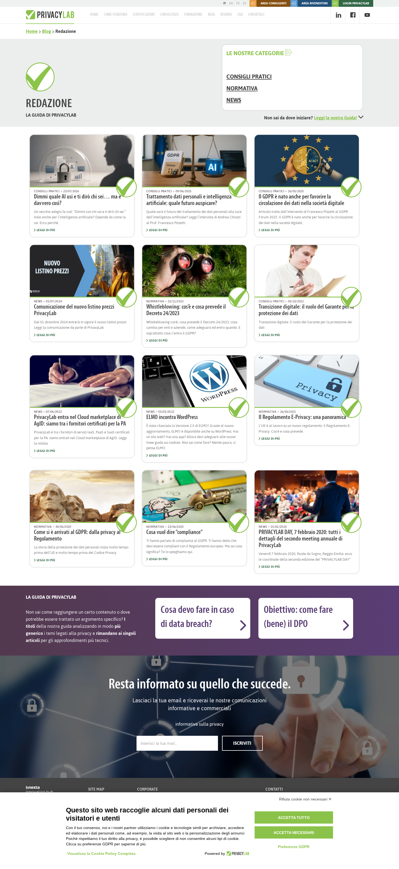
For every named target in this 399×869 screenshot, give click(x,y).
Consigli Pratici (249, 76)
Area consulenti (273, 3)
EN (231, 3)
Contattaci (256, 15)
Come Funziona (115, 15)
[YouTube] (367, 15)
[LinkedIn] (338, 15)
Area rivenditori (315, 3)
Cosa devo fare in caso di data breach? (197, 617)
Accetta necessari (294, 832)
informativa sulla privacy (199, 724)
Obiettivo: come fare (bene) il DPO (298, 617)
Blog (211, 15)
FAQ (240, 15)
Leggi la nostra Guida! (335, 117)
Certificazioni (144, 15)
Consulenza (169, 15)
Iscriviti (242, 743)
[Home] (50, 15)
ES (244, 3)
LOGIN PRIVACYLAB (356, 3)
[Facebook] (352, 15)
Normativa (242, 88)
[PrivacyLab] (237, 853)
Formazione (193, 15)
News (233, 99)
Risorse (226, 15)
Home (94, 15)
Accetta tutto (294, 817)
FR (238, 3)
